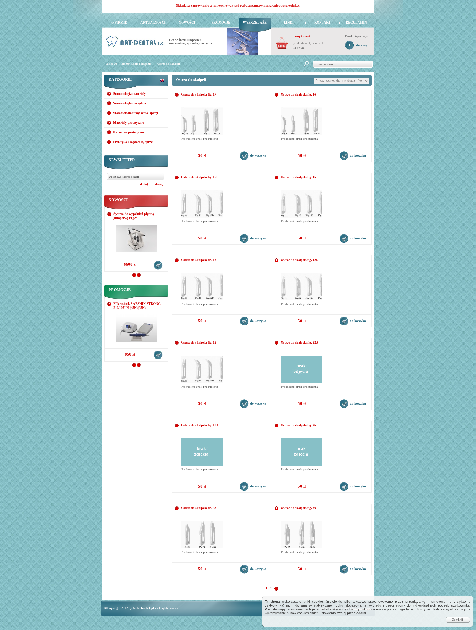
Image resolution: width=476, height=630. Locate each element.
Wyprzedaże (255, 23)
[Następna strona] (276, 588)
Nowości (187, 23)
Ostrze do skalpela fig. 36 (298, 508)
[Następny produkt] (139, 276)
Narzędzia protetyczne (128, 132)
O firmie (119, 23)
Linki (289, 23)
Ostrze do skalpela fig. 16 (298, 94)
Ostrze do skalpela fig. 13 (198, 260)
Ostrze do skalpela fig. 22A (299, 342)
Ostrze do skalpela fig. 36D (200, 508)
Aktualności (153, 23)
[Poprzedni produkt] (134, 276)
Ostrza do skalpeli (168, 63)
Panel (348, 36)
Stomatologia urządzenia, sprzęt (135, 113)
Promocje (221, 23)
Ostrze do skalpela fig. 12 (198, 342)
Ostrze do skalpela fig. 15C (200, 177)
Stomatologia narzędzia (136, 63)
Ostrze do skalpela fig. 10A (200, 425)
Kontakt (322, 23)
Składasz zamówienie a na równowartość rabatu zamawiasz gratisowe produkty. (238, 5)
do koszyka (158, 265)
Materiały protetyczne (128, 123)
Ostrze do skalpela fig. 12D (299, 260)
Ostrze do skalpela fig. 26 (298, 425)
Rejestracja (361, 36)
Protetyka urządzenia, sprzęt (133, 142)
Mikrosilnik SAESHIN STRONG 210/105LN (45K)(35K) (137, 306)
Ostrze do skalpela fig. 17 (198, 94)
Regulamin (356, 23)
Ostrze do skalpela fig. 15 (298, 177)
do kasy (361, 45)
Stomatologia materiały (129, 94)
